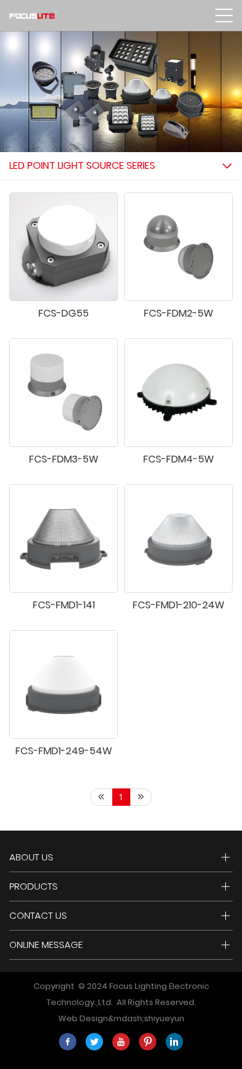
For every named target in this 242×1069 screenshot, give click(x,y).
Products (33, 886)
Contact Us (38, 915)
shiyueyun (164, 1018)
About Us (31, 857)
